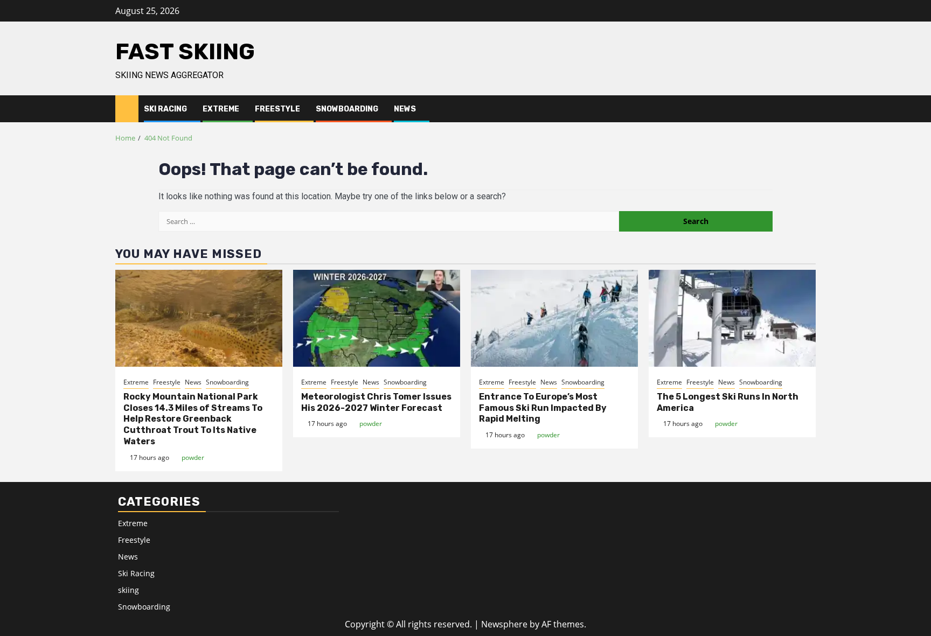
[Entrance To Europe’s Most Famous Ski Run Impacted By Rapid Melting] (554, 318)
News (405, 109)
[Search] (808, 109)
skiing (128, 590)
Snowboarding (347, 109)
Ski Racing (165, 109)
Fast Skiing (185, 51)
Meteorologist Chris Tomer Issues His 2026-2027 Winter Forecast (376, 402)
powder (193, 457)
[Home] (127, 108)
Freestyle (277, 109)
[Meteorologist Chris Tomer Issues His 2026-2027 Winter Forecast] (376, 318)
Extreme (221, 109)
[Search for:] (388, 221)
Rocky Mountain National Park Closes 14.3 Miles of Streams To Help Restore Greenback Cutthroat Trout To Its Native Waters (192, 419)
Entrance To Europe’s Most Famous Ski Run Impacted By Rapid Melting (543, 408)
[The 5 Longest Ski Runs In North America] (732, 318)
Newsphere (504, 624)
